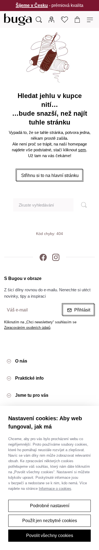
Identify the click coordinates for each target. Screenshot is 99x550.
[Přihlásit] (51, 19)
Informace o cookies (55, 488)
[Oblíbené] (64, 19)
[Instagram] (55, 257)
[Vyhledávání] (39, 19)
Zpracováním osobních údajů (27, 328)
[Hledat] (81, 205)
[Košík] (77, 19)
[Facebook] (43, 257)
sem (82, 149)
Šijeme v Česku (32, 5)
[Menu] (91, 19)
